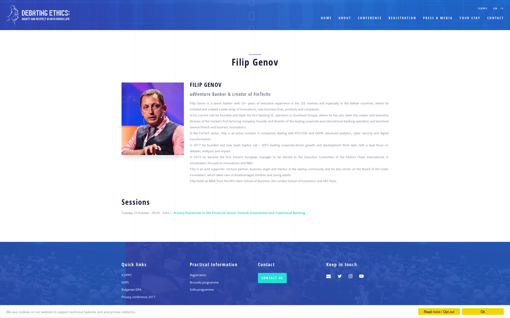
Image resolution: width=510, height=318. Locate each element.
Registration (402, 18)
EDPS (125, 282)
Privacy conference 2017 (138, 297)
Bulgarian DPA (131, 290)
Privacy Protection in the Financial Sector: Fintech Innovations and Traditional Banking (239, 213)
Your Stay (470, 18)
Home (326, 18)
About (345, 18)
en (495, 8)
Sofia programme (202, 290)
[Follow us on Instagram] (350, 276)
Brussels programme (204, 282)
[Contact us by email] (328, 276)
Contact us (272, 278)
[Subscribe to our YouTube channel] (361, 276)
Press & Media (438, 18)
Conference (370, 18)
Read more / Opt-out (439, 311)
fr (502, 8)
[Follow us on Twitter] (340, 276)
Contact (495, 18)
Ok (483, 311)
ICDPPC (483, 8)
